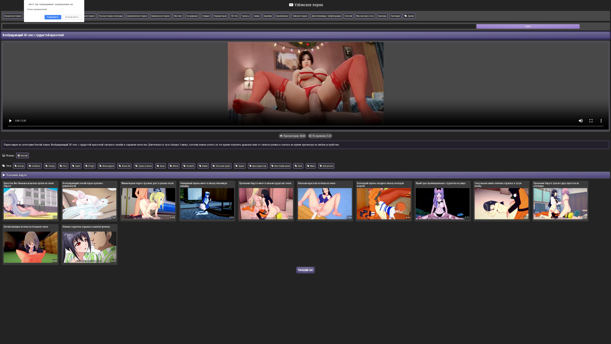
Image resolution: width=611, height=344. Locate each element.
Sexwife (190, 166)
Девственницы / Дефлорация (326, 15)
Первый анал (220, 15)
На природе (192, 15)
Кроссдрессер (259, 166)
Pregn (91, 166)
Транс (241, 166)
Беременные (282, 15)
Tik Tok (234, 15)
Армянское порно (86, 15)
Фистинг (178, 15)
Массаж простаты (365, 15)
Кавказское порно (160, 15)
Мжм (312, 166)
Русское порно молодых (111, 15)
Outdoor (36, 166)
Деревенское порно (137, 15)
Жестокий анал (282, 166)
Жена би (125, 166)
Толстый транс (222, 166)
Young (51, 166)
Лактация (395, 15)
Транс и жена (145, 166)
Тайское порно (300, 15)
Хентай (348, 15)
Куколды (382, 15)
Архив (410, 15)
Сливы (256, 15)
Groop (20, 166)
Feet (299, 166)
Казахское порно (13, 15)
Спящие (206, 15)
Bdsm (175, 166)
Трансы (245, 15)
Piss (64, 166)
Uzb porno (327, 166)
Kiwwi (204, 166)
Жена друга (108, 166)
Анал (162, 166)
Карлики (268, 15)
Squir (77, 166)
